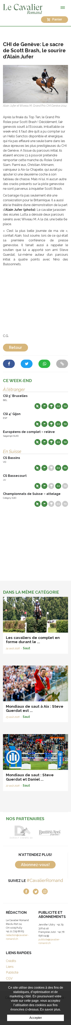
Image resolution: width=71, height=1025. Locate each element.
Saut (26, 648)
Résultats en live (58, 406)
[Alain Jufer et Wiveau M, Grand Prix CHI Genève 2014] (35, 84)
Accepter (35, 1017)
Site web (37, 406)
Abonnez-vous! (35, 864)
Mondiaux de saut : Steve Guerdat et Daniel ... (30, 777)
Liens (10, 967)
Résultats (51, 406)
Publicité (12, 972)
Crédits (11, 961)
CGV (9, 978)
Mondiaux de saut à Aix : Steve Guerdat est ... (34, 708)
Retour (15, 347)
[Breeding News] (49, 832)
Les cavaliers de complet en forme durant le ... (33, 639)
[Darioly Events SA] (21, 832)
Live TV (65, 406)
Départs (44, 406)
